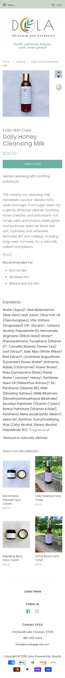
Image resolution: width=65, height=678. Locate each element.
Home (6, 61)
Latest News (32, 591)
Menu (11, 5)
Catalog (20, 61)
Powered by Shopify (48, 656)
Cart (59, 5)
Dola (31, 656)
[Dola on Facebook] (28, 612)
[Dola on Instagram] (37, 612)
